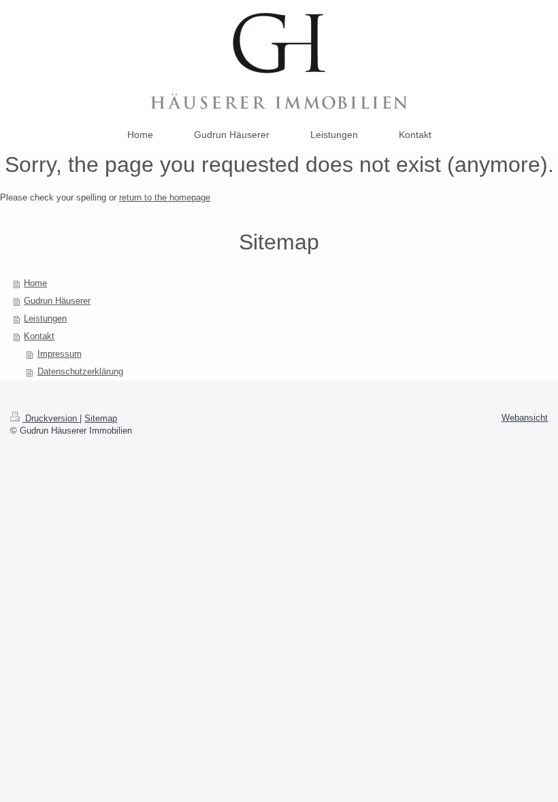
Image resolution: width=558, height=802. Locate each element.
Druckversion (51, 418)
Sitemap (100, 418)
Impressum (59, 354)
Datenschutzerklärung (80, 371)
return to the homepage (164, 197)
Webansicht (525, 418)
